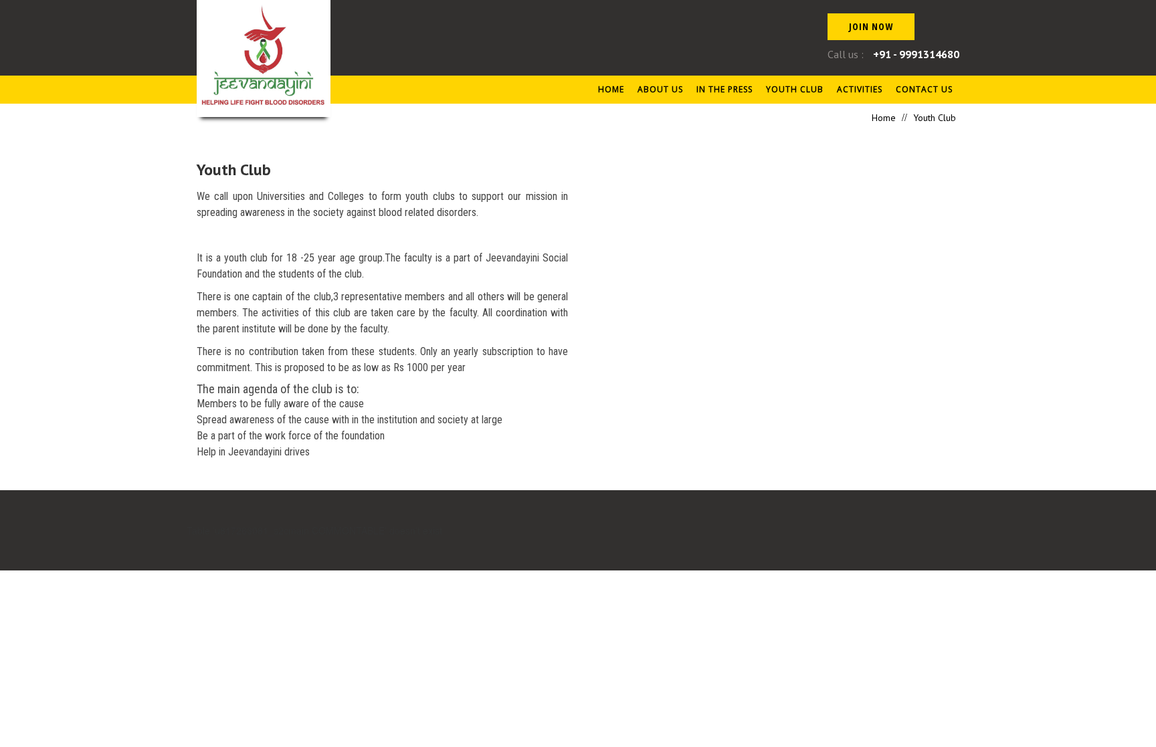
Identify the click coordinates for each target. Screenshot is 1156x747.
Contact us (924, 89)
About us (660, 89)
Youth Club (795, 89)
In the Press (724, 89)
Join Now (871, 26)
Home (611, 89)
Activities (859, 89)
